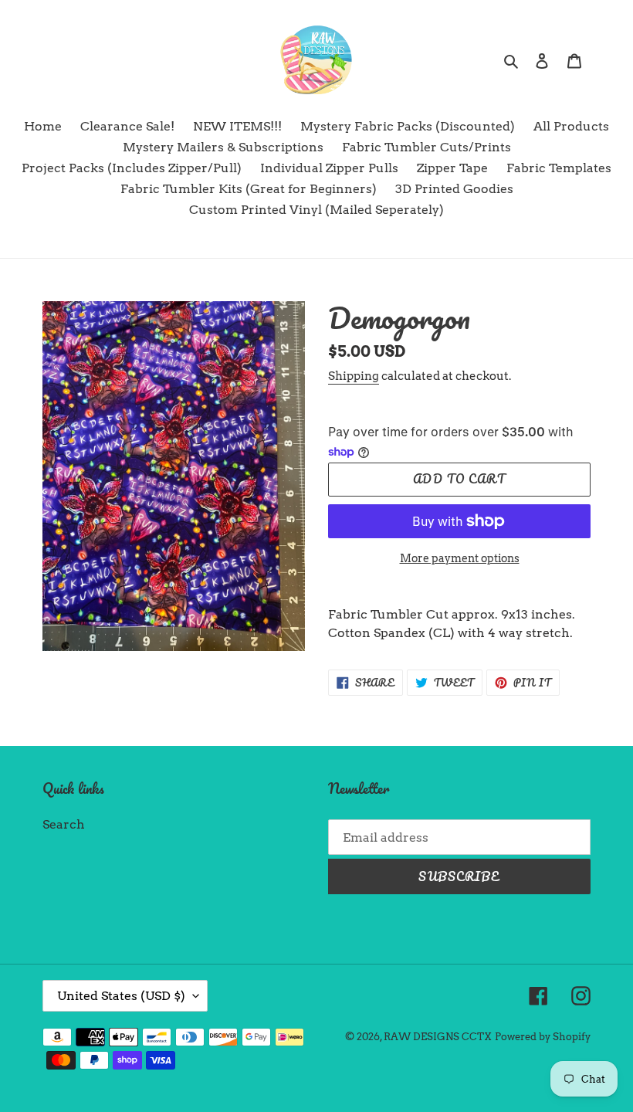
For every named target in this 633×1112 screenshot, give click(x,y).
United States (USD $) (121, 995)
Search (63, 824)
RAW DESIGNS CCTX (438, 1036)
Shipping (353, 376)
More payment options (460, 558)
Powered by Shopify (543, 1036)
